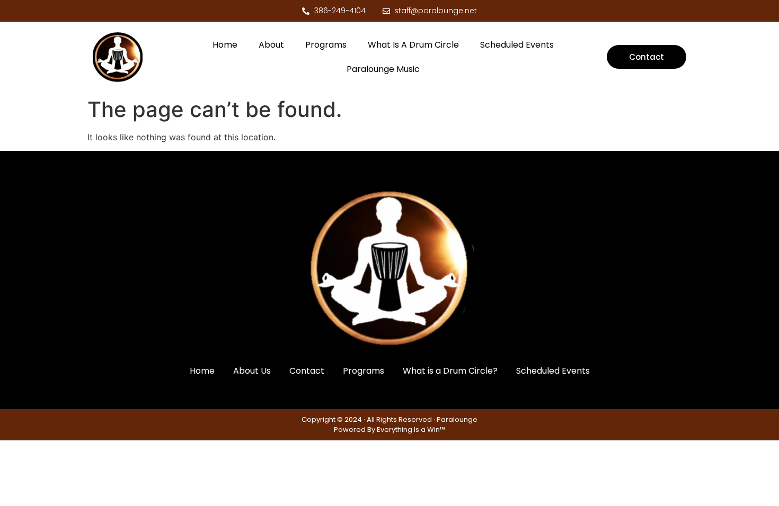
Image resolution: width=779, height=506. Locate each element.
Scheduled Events (517, 45)
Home (225, 45)
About (271, 45)
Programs (326, 45)
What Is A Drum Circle (413, 45)
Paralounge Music (383, 69)
